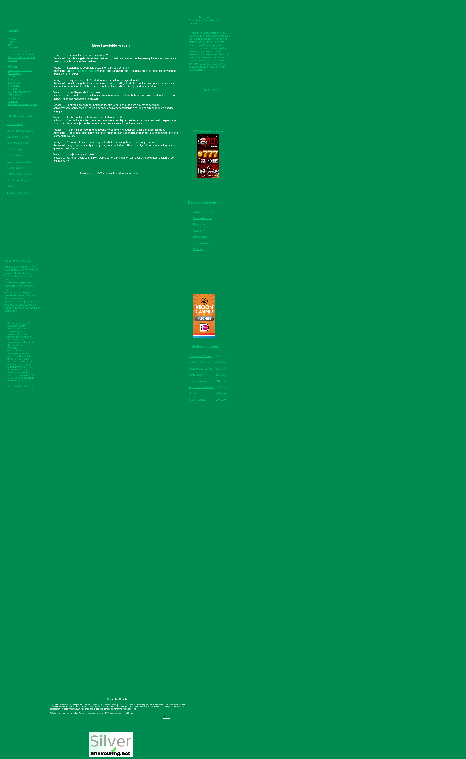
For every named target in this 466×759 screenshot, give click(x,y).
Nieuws (12, 38)
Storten (12, 79)
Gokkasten (14, 73)
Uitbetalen (14, 85)
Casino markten (17, 51)
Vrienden (13, 88)
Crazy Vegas (14, 149)
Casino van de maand (21, 54)
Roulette (13, 101)
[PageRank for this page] (166, 718)
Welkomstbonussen (19, 91)
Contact (12, 60)
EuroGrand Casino (18, 192)
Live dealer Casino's (20, 70)
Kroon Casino (15, 124)
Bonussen (14, 82)
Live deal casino (202, 218)
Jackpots (13, 47)
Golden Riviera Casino (20, 130)
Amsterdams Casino (19, 173)
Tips (10, 44)
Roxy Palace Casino (19, 161)
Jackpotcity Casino (18, 142)
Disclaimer (14, 98)
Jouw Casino (201, 243)
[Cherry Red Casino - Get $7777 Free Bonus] (208, 177)
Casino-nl (198, 230)
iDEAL (11, 76)
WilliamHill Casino (17, 136)
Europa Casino (15, 167)
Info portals (14, 94)
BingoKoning (200, 236)
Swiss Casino (15, 155)
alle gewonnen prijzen (84, 70)
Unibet (10, 186)
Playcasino (199, 224)
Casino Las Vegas (17, 180)
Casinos (198, 249)
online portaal (11, 269)
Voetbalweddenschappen (22, 104)
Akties (11, 41)
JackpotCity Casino (201, 368)
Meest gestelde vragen (21, 57)
